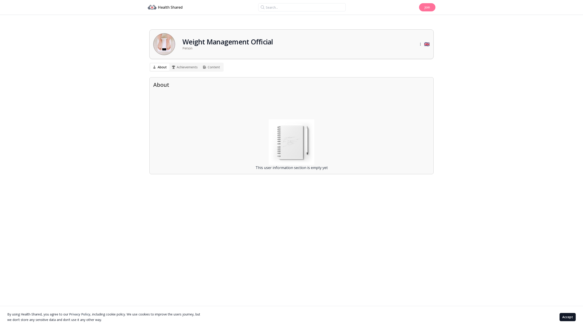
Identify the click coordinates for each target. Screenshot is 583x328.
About (162, 67)
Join (427, 7)
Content (214, 67)
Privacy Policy (79, 314)
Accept (567, 317)
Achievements (187, 67)
